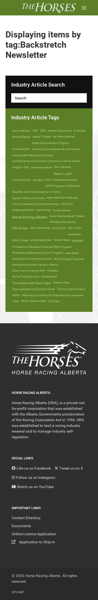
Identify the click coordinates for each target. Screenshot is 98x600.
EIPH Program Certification (62, 186)
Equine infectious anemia (28, 198)
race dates (71, 253)
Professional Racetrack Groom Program (37, 252)
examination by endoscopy (62, 197)
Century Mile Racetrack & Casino (33, 155)
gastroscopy (43, 210)
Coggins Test (20, 167)
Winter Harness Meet (33, 301)
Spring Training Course (25, 276)
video (15, 301)
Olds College (20, 240)
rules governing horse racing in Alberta (35, 264)
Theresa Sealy (61, 282)
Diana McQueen (21, 179)
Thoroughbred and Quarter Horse (33, 289)
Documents (21, 526)
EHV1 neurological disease (61, 179)
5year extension (21, 130)
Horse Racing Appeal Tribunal (66, 216)
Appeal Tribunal (41, 136)
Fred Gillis (67, 204)
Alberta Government (60, 130)
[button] (84, 7)
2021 (35, 130)
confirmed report (41, 167)
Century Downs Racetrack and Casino (56, 149)
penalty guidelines (40, 240)
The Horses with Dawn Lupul (31, 283)
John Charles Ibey (39, 228)
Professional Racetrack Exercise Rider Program (42, 247)
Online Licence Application (34, 534)
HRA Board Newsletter (62, 222)
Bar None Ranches (64, 136)
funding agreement (23, 210)
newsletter (74, 234)
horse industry (62, 210)
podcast (77, 240)
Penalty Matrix (61, 240)
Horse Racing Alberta (29, 217)
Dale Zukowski (62, 167)
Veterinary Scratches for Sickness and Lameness (52, 295)
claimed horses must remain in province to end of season (46, 161)
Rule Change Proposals (69, 259)
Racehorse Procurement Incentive (32, 258)
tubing (16, 295)
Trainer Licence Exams (71, 289)
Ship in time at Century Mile (28, 270)
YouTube (53, 301)
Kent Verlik (59, 228)
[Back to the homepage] (49, 7)
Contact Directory (26, 518)
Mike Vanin (74, 228)
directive (38, 180)
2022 (43, 130)
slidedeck (53, 270)
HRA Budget (20, 228)
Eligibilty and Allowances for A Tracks (36, 192)
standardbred (49, 276)
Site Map (18, 592)
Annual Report (21, 136)
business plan (21, 149)
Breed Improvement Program (50, 143)
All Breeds (80, 130)
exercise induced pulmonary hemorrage (35, 204)
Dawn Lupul (63, 173)
